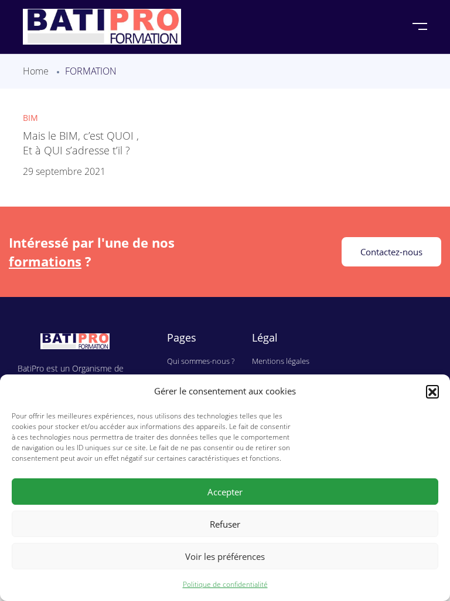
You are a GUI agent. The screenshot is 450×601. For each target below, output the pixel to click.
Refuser (225, 524)
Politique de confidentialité (225, 584)
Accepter (225, 492)
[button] (432, 391)
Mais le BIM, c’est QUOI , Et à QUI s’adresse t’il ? (81, 143)
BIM (30, 117)
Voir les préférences (225, 556)
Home (36, 71)
